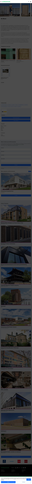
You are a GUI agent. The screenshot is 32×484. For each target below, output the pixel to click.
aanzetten (2, 479)
